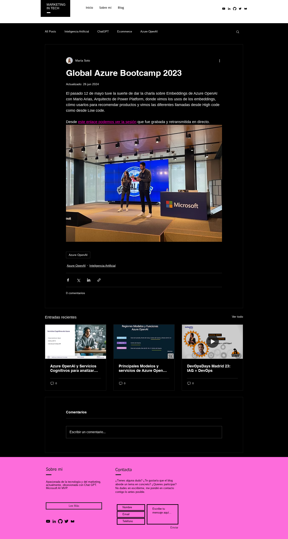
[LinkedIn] (229, 8)
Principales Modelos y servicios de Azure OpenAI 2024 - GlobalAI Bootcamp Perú (143, 368)
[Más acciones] (219, 60)
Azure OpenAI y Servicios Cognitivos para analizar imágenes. (73, 368)
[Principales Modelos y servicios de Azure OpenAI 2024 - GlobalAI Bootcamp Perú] (144, 342)
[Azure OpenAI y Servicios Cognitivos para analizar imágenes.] (75, 342)
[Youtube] (223, 8)
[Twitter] (240, 8)
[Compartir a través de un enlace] (99, 280)
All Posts (50, 31)
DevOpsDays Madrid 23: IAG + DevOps (208, 368)
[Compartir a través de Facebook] (68, 280)
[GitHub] (60, 521)
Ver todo (237, 316)
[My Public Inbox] (245, 8)
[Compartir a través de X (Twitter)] (78, 280)
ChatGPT (103, 31)
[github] (234, 8)
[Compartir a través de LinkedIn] (89, 280)
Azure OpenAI (149, 31)
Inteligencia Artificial (77, 31)
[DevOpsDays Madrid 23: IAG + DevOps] (212, 342)
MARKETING (56, 4)
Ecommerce (124, 31)
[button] (238, 31)
